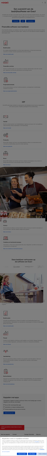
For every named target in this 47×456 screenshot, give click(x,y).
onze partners (37, 441)
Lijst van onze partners (6, 451)
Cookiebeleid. (42, 449)
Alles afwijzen (32, 453)
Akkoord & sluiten (22, 453)
